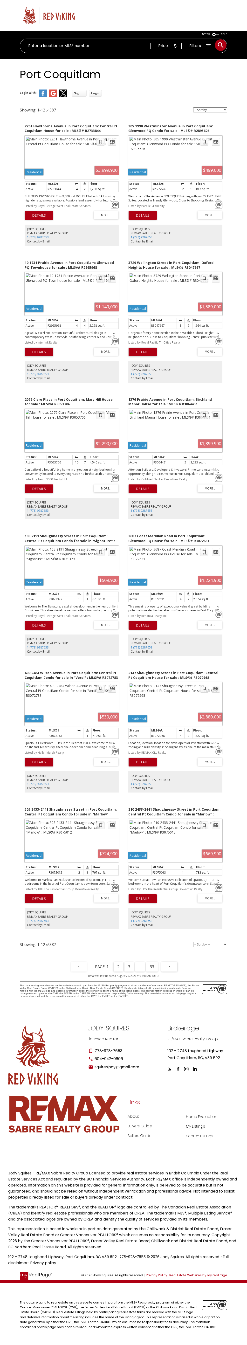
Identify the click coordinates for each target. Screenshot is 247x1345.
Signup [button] (79, 93)
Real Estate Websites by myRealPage (198, 1275)
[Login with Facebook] (43, 96)
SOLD (224, 34)
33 (152, 966)
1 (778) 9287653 (38, 237)
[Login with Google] (53, 96)
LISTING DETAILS (39, 215)
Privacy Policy (156, 1275)
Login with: (28, 93)
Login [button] (95, 93)
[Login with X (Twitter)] (63, 96)
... (140, 966)
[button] (169, 1069)
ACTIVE (206, 34)
